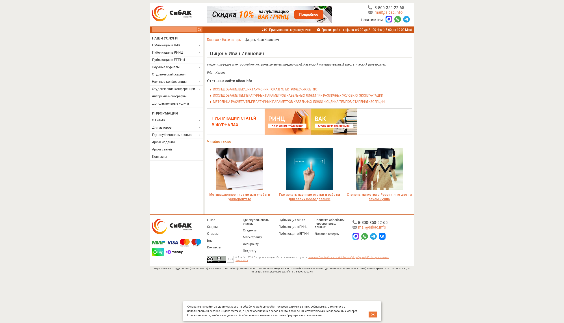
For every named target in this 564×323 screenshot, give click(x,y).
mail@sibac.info (389, 12)
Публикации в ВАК (166, 45)
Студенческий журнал (169, 74)
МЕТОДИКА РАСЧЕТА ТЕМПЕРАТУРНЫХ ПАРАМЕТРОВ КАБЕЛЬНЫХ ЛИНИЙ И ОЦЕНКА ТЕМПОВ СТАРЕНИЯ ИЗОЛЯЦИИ (299, 101)
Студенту (250, 230)
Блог (210, 240)
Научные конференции (169, 82)
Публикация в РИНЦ (293, 227)
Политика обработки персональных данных (330, 223)
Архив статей (162, 149)
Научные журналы (166, 67)
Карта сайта (242, 260)
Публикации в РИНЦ (167, 52)
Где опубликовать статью (172, 135)
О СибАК (158, 120)
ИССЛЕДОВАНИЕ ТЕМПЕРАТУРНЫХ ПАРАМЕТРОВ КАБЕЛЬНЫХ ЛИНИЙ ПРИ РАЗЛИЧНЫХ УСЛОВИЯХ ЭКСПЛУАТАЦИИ (298, 95)
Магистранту (252, 237)
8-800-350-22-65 (389, 7)
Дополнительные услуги (170, 103)
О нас (211, 220)
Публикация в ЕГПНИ (168, 60)
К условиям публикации (287, 125)
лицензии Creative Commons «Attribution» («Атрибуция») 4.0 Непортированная (348, 257)
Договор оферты (327, 234)
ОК (373, 314)
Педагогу (249, 251)
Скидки (212, 227)
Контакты (159, 157)
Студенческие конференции (173, 89)
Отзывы (213, 233)
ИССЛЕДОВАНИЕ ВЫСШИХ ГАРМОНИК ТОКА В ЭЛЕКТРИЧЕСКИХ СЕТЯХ (265, 89)
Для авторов (162, 128)
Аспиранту (251, 244)
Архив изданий (163, 142)
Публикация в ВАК (292, 220)
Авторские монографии (169, 96)
